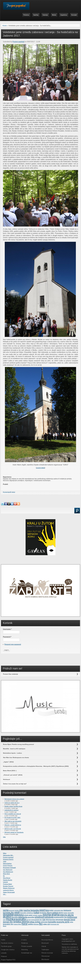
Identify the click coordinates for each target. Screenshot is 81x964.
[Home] (16, 7)
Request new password (12, 644)
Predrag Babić (7, 884)
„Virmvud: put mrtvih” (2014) (12, 775)
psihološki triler (58, 910)
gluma (60, 913)
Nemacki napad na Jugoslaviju (14, 832)
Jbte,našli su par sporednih (12, 821)
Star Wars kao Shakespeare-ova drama (16, 757)
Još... (4, 894)
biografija (21, 919)
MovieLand (45, 943)
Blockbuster (45, 959)
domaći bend (69, 919)
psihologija (49, 917)
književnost (72, 917)
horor (25, 923)
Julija (4, 861)
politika (30, 924)
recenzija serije (62, 922)
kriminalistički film (36, 920)
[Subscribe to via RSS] (18, 505)
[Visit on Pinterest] (15, 505)
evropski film (8, 912)
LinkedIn (4, 953)
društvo (7, 917)
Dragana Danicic (8, 859)
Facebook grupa (6, 946)
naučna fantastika (31, 910)
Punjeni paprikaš (18, 42)
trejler (51, 910)
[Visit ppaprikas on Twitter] (2, 505)
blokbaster (67, 910)
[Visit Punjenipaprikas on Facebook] (5, 505)
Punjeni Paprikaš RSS (8, 960)
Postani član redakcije (10, 674)
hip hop (28, 920)
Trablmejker (45, 949)
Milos (4, 853)
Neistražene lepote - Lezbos (12, 753)
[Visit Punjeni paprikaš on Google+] (8, 505)
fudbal (36, 912)
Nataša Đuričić (7, 880)
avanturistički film (60, 917)
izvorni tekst (40, 468)
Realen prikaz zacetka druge (13, 806)
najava (55, 912)
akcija (71, 915)
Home (4, 25)
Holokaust (6, 779)
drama (55, 914)
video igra (46, 924)
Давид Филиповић (9, 892)
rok (43, 919)
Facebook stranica (7, 943)
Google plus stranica (7, 949)
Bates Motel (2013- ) (9, 770)
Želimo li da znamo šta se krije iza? (15, 784)
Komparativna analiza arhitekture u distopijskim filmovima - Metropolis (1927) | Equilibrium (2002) (36, 766)
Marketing (24, 949)
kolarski (5, 882)
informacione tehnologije (54, 920)
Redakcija (24, 943)
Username (7, 629)
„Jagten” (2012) (8, 762)
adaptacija (22, 917)
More (4, 926)
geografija (71, 913)
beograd (11, 910)
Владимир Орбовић (9, 867)
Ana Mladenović (8, 872)
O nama (24, 940)
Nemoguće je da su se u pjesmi (14, 799)
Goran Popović (7, 865)
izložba (17, 910)
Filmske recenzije (47, 953)
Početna (26, 15)
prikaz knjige (34, 922)
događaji (8, 914)
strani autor (28, 915)
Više (4, 837)
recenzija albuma (45, 913)
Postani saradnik (26, 946)
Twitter (3, 940)
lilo (4, 876)
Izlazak (43, 946)
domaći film (8, 922)
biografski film (8, 924)
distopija (36, 924)
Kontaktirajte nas (26, 953)
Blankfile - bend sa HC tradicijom (14, 748)
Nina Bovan (6, 878)
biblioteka (19, 915)
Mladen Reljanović (9, 888)
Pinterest (4, 956)
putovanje (44, 922)
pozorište (30, 917)
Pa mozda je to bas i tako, (12, 817)
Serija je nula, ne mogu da (12, 828)
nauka (65, 913)
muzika (10, 919)
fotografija (23, 913)
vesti (17, 912)
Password (7, 637)
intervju (63, 915)
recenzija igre (55, 924)
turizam (35, 915)
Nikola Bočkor (7, 863)
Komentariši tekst (9, 492)
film (41, 924)
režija (71, 922)
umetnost (39, 917)
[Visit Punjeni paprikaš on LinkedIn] (12, 505)
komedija (52, 922)
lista (47, 910)
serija (5, 910)
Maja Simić (6, 874)
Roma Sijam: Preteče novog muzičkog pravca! (18, 744)
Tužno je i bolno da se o (11, 802)
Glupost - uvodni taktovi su (12, 825)
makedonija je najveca (11, 810)
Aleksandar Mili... (8, 855)
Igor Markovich (7, 869)
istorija (47, 914)
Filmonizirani (45, 956)
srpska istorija (21, 921)
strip (4, 920)
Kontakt (74, 15)
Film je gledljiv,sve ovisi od (12, 814)
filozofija (15, 917)
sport (42, 910)
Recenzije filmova (47, 940)
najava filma (17, 924)
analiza (40, 915)
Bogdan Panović (8, 886)
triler (21, 910)
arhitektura (30, 913)
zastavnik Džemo (8, 890)
